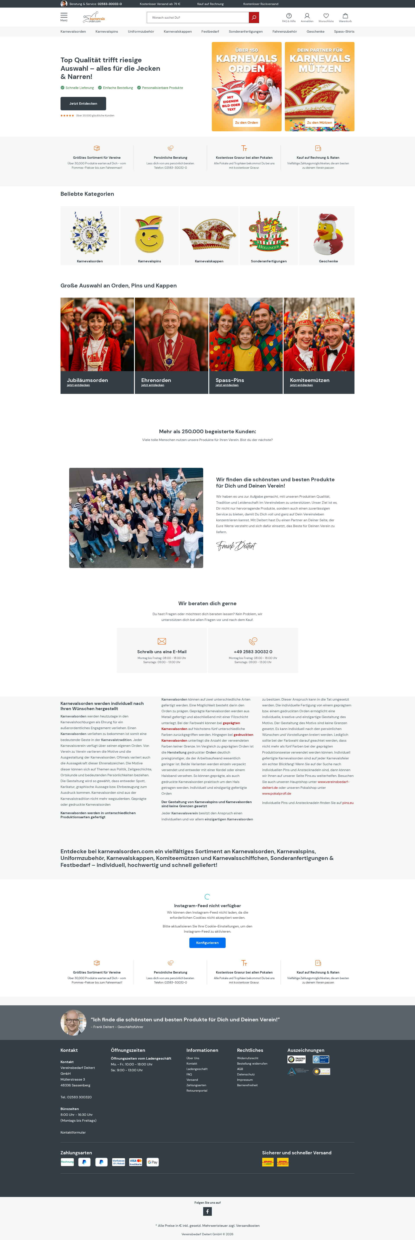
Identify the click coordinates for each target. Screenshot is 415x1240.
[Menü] (65, 17)
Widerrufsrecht (247, 1058)
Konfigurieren (207, 942)
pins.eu (348, 802)
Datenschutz (246, 1074)
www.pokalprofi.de (276, 793)
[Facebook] (207, 1211)
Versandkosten (248, 1225)
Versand (192, 1080)
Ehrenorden (156, 380)
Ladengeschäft (197, 1069)
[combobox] (198, 17)
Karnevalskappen (209, 261)
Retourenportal (197, 1090)
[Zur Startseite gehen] (98, 17)
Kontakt (192, 1063)
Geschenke (328, 261)
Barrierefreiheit (247, 1085)
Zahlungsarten (196, 1085)
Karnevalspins (149, 261)
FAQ (189, 1074)
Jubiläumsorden (87, 380)
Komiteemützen (310, 380)
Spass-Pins (230, 380)
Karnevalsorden (90, 261)
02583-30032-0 (110, 3)
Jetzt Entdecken (83, 103)
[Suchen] (254, 17)
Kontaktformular (73, 1132)
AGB (240, 1069)
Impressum (245, 1080)
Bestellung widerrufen (252, 1063)
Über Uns (193, 1058)
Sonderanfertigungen (269, 261)
